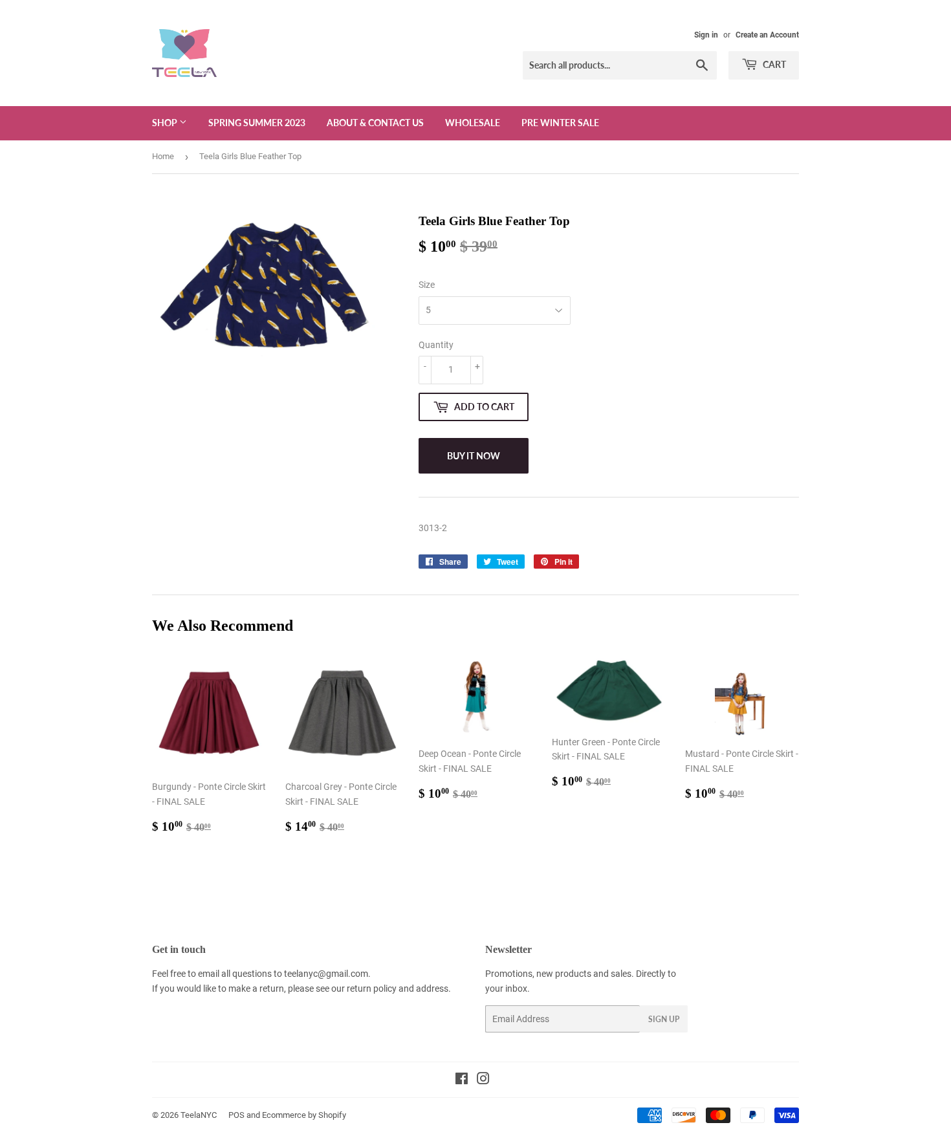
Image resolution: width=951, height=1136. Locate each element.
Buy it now (473, 455)
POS (236, 1115)
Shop (165, 122)
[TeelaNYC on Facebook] (461, 1080)
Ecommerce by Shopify (304, 1115)
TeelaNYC (198, 1115)
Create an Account (767, 34)
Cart (773, 64)
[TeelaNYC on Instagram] (483, 1080)
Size (427, 284)
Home (163, 156)
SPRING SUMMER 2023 (256, 122)
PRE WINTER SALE (560, 122)
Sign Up (663, 1019)
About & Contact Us (375, 122)
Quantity (436, 345)
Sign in (706, 34)
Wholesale (472, 122)
